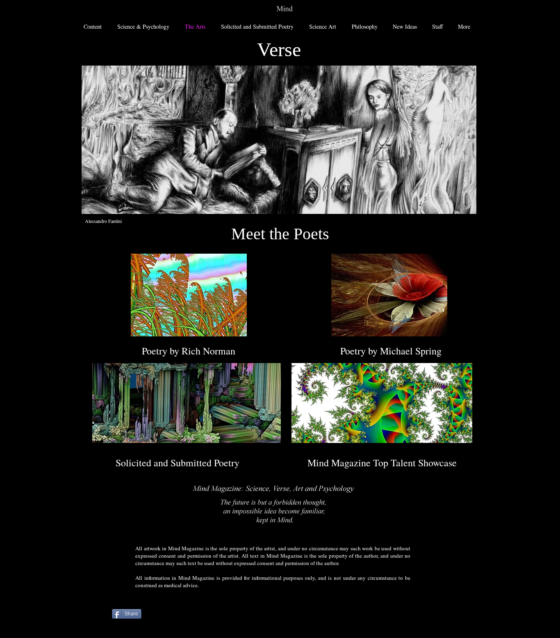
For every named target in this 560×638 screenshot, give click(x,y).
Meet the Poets (280, 234)
